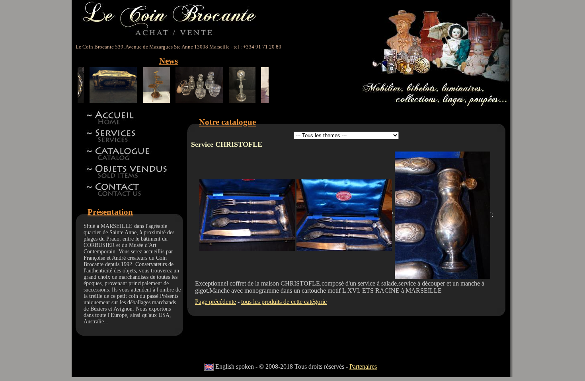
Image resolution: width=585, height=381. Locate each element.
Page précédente (215, 301)
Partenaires (363, 366)
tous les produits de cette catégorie (284, 301)
